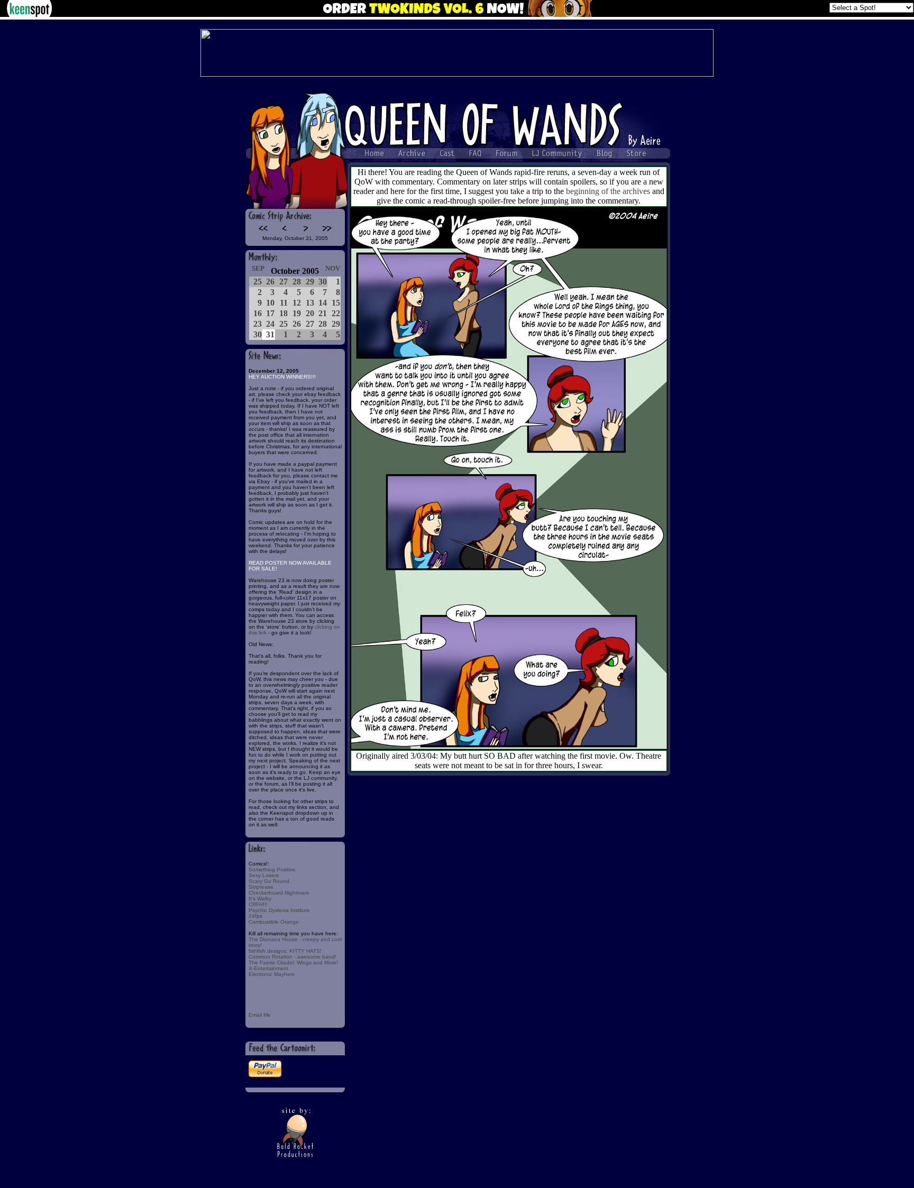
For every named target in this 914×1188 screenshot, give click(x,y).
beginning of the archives (608, 191)
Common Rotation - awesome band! (292, 957)
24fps (255, 916)
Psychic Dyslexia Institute (279, 910)
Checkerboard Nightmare (279, 893)
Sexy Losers (264, 875)
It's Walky (260, 898)
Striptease (261, 887)
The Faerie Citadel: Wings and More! (293, 962)
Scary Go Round (269, 881)
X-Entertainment (268, 968)
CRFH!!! (258, 904)
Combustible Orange (274, 922)
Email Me (260, 1015)
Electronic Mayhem (272, 974)
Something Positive (272, 869)
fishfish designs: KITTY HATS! (285, 951)
